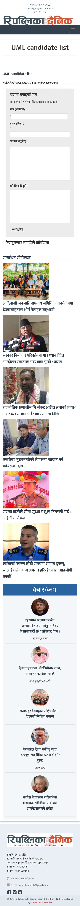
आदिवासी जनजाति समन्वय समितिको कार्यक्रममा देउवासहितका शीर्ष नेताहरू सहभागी (38, 306)
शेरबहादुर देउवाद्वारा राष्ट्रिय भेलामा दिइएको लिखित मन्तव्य (39, 713)
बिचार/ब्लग (43, 590)
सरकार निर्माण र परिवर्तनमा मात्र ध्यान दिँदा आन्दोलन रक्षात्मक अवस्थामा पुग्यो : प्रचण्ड (33, 358)
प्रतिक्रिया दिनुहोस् (19, 186)
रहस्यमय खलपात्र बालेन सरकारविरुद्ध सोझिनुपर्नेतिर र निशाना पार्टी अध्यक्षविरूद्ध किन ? (40, 626)
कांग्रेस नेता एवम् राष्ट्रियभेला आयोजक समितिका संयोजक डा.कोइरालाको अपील (39, 803)
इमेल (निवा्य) (17, 124)
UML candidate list (17, 74)
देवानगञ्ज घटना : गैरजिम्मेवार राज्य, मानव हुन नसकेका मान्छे (40, 671)
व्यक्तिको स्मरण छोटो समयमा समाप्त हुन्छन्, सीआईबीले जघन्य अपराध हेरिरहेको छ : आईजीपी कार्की (37, 570)
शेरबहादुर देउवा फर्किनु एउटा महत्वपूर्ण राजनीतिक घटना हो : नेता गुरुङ (40, 755)
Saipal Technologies (41, 902)
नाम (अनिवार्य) (17, 109)
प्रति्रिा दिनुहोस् (18, 141)
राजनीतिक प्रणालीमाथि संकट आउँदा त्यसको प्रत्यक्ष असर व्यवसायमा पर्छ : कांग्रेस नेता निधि (39, 410)
